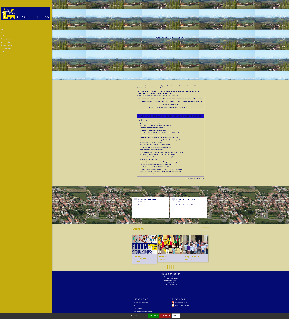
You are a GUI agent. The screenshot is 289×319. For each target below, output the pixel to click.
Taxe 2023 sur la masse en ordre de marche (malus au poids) (157, 164)
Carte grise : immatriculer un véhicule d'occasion (153, 130)
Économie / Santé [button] (6, 45)
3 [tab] (171, 267)
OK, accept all (154, 315)
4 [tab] (173, 267)
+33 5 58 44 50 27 (170, 282)
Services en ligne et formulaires (164, 86)
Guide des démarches (181, 42)
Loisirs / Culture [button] (6, 48)
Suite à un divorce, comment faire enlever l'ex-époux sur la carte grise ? (160, 162)
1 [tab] (167, 267)
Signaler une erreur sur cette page (194, 178)
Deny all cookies (165, 315)
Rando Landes (138, 308)
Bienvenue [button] (4, 33)
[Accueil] (26, 14)
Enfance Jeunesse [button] (6, 39)
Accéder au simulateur (170, 105)
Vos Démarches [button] (6, 42)
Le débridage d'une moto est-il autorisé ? (151, 149)
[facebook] (170, 289)
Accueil (155, 42)
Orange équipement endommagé (143, 311)
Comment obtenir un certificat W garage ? (151, 142)
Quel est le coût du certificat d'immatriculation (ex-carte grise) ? (157, 157)
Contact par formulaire (170, 284)
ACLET (135, 305)
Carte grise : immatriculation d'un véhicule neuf (153, 128)
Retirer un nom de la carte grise (149, 159)
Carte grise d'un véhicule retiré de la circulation (153, 135)
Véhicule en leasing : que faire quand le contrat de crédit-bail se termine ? (160, 171)
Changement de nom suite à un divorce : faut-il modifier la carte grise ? (159, 137)
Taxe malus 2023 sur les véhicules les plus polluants (154, 167)
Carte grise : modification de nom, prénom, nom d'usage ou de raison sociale (161, 132)
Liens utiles (141, 299)
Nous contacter (170, 273)
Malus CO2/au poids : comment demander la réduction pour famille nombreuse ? (162, 152)
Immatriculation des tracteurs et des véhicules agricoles (155, 147)
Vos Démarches (165, 42)
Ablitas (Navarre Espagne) (181, 305)
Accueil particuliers (144, 86)
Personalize (176, 315)
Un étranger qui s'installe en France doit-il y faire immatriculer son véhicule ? (161, 169)
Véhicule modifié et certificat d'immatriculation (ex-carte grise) (157, 174)
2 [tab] (169, 267)
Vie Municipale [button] (6, 36)
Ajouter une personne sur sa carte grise (151, 123)
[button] (26, 29)
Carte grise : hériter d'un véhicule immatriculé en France (155, 125)
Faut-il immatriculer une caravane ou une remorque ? (155, 145)
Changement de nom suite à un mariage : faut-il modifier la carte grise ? (160, 140)
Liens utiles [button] (5, 51)
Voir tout (205, 190)
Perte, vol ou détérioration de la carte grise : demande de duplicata (158, 154)
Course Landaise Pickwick (141, 302)
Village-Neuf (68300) (181, 302)
